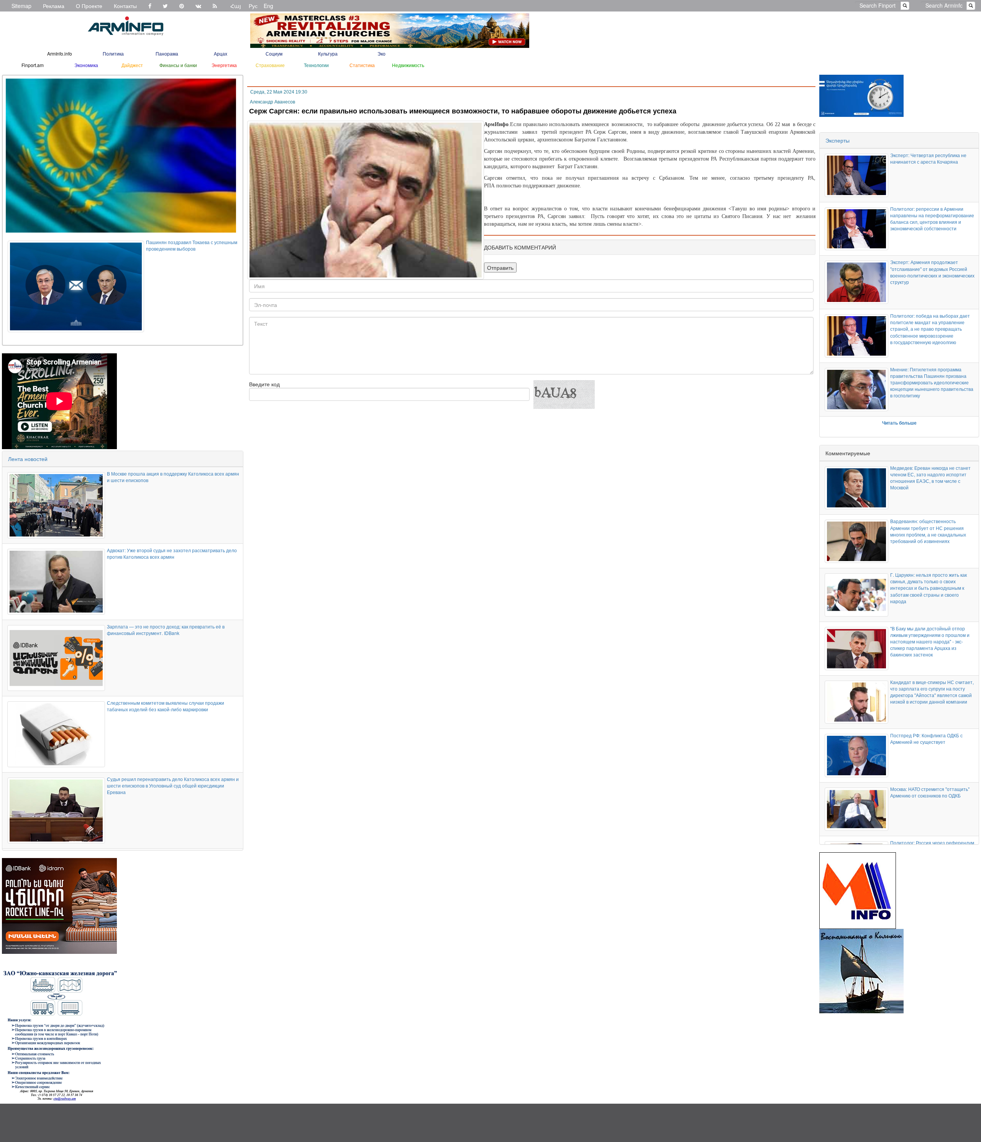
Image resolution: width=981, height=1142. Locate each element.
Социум (274, 53)
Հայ (235, 6)
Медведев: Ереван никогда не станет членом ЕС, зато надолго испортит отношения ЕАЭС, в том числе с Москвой (930, 477)
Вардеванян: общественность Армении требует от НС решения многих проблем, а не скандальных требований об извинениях (928, 531)
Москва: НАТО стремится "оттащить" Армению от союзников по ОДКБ (930, 792)
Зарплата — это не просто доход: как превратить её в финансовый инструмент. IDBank (166, 629)
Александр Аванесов (272, 102)
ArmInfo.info (59, 53)
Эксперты (837, 140)
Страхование (270, 65)
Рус (253, 6)
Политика (113, 53)
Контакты (125, 6)
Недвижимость (408, 65)
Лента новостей (28, 459)
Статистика (362, 65)
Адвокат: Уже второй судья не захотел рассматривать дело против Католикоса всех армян (172, 553)
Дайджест (132, 65)
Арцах (220, 53)
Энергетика (224, 65)
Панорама (167, 53)
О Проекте (89, 6)
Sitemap (21, 6)
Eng (268, 6)
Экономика (86, 65)
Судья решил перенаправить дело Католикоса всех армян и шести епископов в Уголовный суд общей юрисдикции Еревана (173, 785)
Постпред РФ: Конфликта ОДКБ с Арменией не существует (926, 738)
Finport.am (32, 65)
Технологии (316, 65)
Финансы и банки (178, 65)
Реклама (53, 6)
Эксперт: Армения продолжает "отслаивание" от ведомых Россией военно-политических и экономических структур (932, 272)
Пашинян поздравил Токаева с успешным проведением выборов (191, 245)
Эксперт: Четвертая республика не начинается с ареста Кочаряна (928, 158)
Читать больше (899, 422)
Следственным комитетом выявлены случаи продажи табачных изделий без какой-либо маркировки (165, 705)
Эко (381, 53)
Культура (328, 53)
